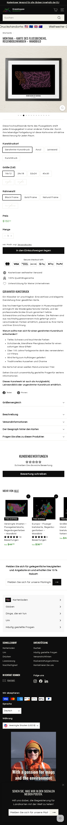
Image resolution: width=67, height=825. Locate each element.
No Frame (10, 206)
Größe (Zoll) (9, 167)
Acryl (38, 150)
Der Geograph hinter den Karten (21, 429)
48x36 (8, 182)
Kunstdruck (11, 158)
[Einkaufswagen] (55, 9)
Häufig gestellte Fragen (39, 373)
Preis (5, 216)
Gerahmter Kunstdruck (17, 150)
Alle (16, 491)
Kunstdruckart (11, 144)
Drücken (7, 657)
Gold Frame (30, 197)
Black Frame (12, 197)
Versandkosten (25, 244)
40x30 (46, 174)
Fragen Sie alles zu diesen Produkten (23, 437)
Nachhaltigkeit (10, 665)
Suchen (37, 648)
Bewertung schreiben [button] (33, 474)
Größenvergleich (12, 402)
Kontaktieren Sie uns (44, 665)
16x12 (8, 174)
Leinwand (52, 150)
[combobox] (33, 17)
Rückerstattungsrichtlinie (46, 661)
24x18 (21, 174)
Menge (6, 229)
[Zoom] (62, 108)
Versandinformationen (15, 422)
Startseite (7, 33)
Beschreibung (10, 414)
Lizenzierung (9, 661)
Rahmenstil (9, 191)
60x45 (21, 182)
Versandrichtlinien (42, 657)
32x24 (33, 174)
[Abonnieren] (54, 812)
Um (4, 652)
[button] (11, 537)
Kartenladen (9, 648)
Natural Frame (50, 197)
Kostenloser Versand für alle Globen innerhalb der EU (33, 2)
